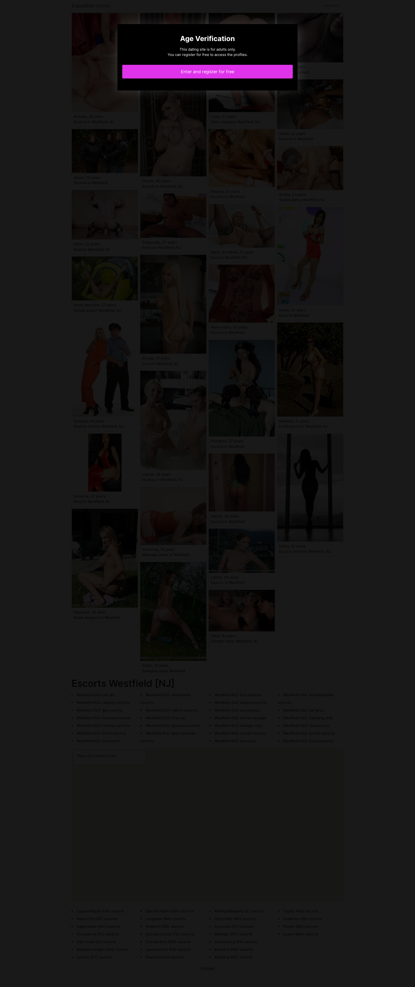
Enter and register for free (207, 71)
